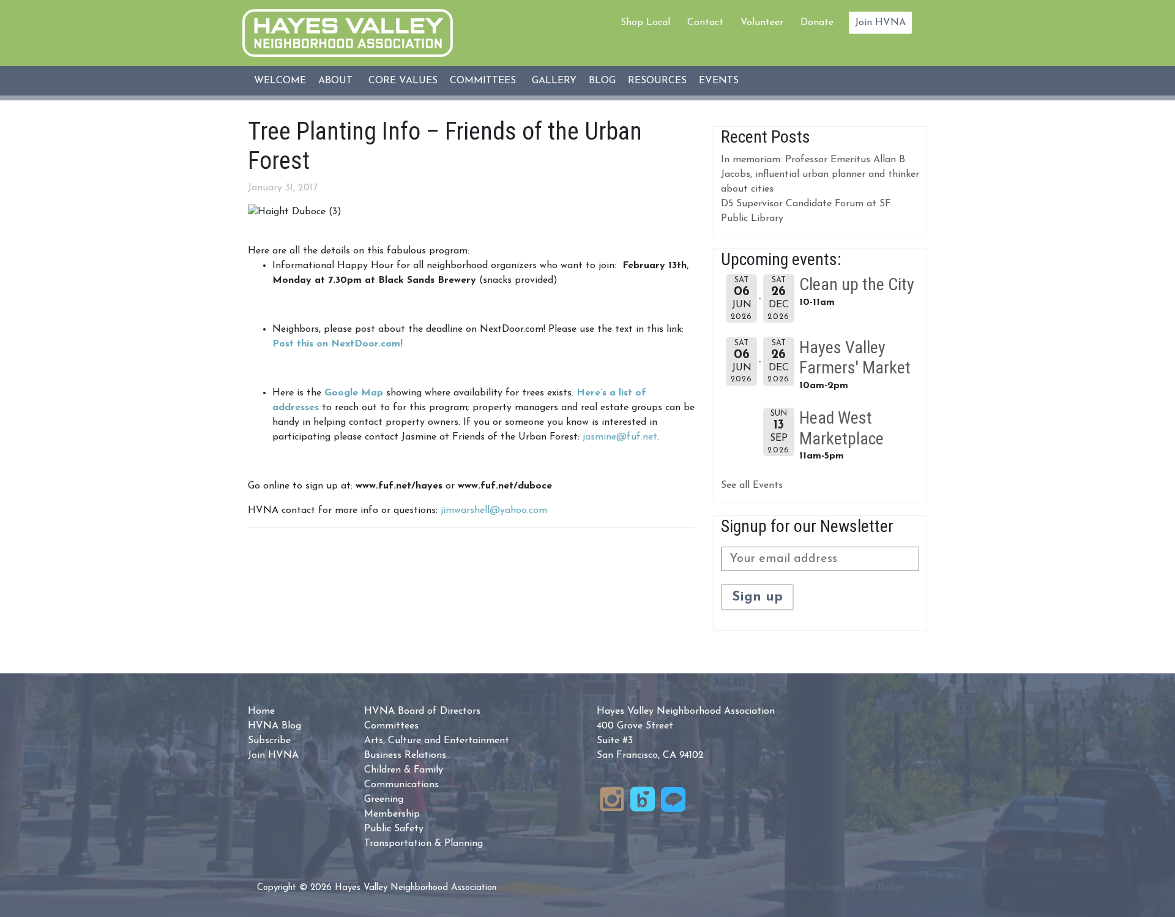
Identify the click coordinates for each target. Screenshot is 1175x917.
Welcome (280, 81)
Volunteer (761, 23)
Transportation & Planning (423, 843)
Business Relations (405, 755)
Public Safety (393, 829)
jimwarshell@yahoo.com (494, 510)
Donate (817, 23)
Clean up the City (856, 284)
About (335, 81)
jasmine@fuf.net (620, 437)
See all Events (752, 485)
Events (719, 81)
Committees (483, 81)
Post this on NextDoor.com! (337, 344)
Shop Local (645, 23)
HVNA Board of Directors (422, 711)
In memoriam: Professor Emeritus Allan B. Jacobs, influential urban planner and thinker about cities (820, 174)
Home (261, 711)
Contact (705, 23)
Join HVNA (880, 23)
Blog (602, 81)
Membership (392, 814)
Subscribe (269, 741)
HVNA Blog (274, 726)
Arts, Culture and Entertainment (436, 741)
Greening (383, 799)
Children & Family (403, 770)
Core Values (403, 81)
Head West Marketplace (841, 428)
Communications (401, 785)
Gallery (554, 81)
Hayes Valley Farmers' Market (855, 357)
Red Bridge (882, 888)
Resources (657, 81)
